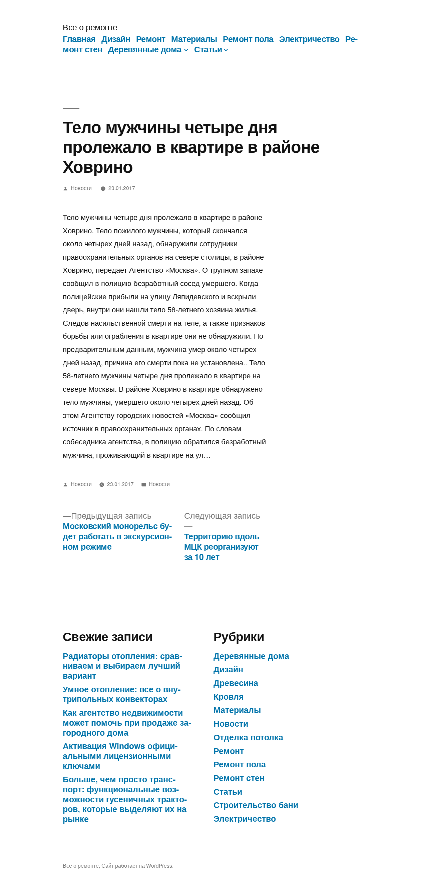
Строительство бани (256, 805)
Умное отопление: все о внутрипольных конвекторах (121, 694)
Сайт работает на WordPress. (137, 865)
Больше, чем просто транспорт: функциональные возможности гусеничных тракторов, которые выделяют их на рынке (125, 799)
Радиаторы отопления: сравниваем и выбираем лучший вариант (122, 665)
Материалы (194, 39)
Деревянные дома (144, 49)
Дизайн (115, 39)
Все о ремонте (90, 27)
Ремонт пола (248, 39)
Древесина (236, 683)
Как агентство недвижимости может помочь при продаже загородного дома (127, 722)
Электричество (309, 39)
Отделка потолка (248, 737)
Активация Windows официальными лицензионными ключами (120, 755)
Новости (81, 187)
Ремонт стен (239, 778)
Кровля (229, 696)
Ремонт (150, 39)
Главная (79, 39)
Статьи (208, 49)
